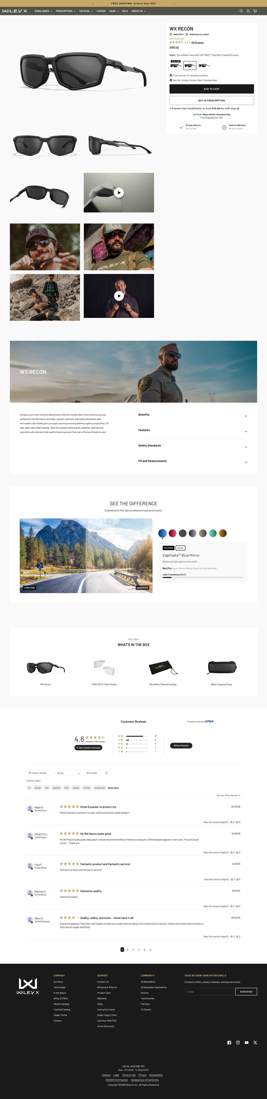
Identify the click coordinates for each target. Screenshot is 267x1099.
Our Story (58, 981)
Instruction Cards (106, 1009)
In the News (60, 992)
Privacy (142, 1074)
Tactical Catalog (62, 1009)
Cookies (106, 1074)
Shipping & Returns (107, 987)
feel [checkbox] (47, 787)
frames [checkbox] (86, 787)
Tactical (84, 11)
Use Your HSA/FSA (107, 1020)
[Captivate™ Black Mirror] (193, 533)
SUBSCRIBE (246, 991)
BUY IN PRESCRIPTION (211, 100)
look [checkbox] (66, 787)
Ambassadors (148, 981)
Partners (145, 1003)
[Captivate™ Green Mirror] (213, 533)
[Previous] (93, 3)
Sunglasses (42, 11)
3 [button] (133, 949)
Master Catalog (61, 1003)
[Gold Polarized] (223, 533)
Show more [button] (113, 787)
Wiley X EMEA (61, 998)
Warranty (101, 998)
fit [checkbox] (29, 787)
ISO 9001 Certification (117, 1079)
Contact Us (103, 981)
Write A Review (181, 745)
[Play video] (119, 192)
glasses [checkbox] (56, 787)
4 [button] (139, 949)
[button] (137, 736)
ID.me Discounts (105, 1026)
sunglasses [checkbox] (99, 787)
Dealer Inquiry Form (107, 1014)
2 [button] (127, 949)
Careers (57, 1020)
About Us (137, 11)
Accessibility (156, 1074)
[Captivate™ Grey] (182, 533)
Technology (59, 987)
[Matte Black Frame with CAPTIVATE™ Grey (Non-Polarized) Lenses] (190, 65)
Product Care (104, 992)
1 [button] (122, 949)
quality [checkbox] (76, 787)
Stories (144, 992)
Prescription (64, 11)
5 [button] (144, 949)
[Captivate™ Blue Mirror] (162, 533)
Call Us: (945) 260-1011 (133, 1066)
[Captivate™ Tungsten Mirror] (203, 533)
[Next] (174, 3)
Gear (112, 11)
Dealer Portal (60, 1014)
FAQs (100, 1003)
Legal (116, 1074)
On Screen (146, 1009)
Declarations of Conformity (145, 1079)
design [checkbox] (38, 787)
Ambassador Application (154, 987)
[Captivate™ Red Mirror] (172, 533)
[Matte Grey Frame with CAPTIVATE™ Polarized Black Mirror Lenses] (204, 65)
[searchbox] (40, 773)
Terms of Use (129, 1074)
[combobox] (68, 773)
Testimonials (147, 998)
